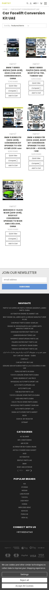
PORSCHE (24, 514)
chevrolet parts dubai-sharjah (24, 323)
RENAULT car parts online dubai (24, 345)
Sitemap (24, 422)
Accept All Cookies (24, 585)
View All (24, 517)
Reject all (24, 580)
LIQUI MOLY (25, 501)
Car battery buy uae (24, 362)
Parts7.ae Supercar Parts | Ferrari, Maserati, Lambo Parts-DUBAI (24, 309)
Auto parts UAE (24, 388)
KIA (24, 484)
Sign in (19, 419)
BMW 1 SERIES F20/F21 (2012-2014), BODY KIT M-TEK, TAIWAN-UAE (36, 71)
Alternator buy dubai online (24, 447)
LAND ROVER (24, 494)
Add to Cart (12, 96)
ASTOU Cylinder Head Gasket (24, 450)
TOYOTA (24, 497)
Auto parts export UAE (24, 409)
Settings (25, 574)
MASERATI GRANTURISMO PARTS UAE (24, 339)
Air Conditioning (25, 440)
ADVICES (24, 511)
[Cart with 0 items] (41, 3)
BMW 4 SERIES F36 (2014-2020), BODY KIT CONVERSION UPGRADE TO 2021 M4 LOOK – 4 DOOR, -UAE (36, 144)
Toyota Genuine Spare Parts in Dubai (25, 395)
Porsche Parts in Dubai (24, 371)
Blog (24, 415)
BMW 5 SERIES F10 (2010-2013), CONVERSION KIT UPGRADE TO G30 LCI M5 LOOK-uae (13, 143)
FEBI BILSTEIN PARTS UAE (24, 392)
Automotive (24, 457)
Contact (24, 359)
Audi (24, 453)
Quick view (13, 86)
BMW (25, 464)
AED (35, 3)
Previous (4, 587)
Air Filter (24, 443)
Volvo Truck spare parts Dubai (24, 402)
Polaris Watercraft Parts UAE (24, 342)
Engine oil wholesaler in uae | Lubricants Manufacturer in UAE (25, 327)
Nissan (24, 490)
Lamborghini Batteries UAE (24, 335)
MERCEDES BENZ (24, 507)
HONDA (24, 504)
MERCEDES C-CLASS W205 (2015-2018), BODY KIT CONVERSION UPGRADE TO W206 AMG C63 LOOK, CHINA (13, 218)
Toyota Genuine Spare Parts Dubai (24, 375)
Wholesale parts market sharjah (25, 405)
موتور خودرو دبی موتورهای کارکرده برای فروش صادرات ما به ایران (24, 352)
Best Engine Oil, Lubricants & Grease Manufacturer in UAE (24, 318)
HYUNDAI (24, 487)
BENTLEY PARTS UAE (24, 460)
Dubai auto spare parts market (25, 412)
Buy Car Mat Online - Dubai (24, 355)
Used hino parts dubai (24, 398)
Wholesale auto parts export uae (24, 382)
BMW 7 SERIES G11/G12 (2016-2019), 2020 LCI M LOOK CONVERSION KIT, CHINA (13, 73)
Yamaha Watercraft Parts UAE (24, 349)
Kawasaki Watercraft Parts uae (24, 332)
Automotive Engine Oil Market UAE (24, 314)
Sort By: (7, 25)
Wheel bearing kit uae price (24, 378)
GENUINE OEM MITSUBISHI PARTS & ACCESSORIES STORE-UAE (24, 367)
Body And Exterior (24, 467)
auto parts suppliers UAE (24, 385)
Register (29, 419)
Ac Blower (24, 436)
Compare (12, 91)
